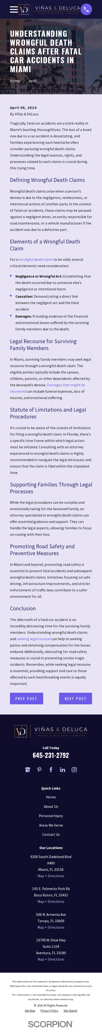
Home (51, 797)
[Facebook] (51, 769)
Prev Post (26, 698)
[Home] (49, 9)
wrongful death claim (36, 259)
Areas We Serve (51, 825)
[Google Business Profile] (27, 769)
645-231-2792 (51, 755)
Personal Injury (51, 816)
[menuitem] (30, 1011)
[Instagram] (74, 769)
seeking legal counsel (34, 639)
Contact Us (51, 834)
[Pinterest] (39, 769)
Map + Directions (50, 876)
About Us (51, 806)
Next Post (76, 698)
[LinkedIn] (62, 769)
